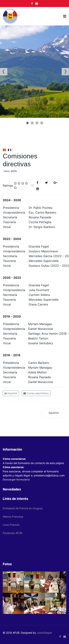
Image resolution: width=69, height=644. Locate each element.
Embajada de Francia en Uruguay (23, 508)
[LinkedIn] (37, 189)
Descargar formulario (16, 479)
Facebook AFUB (12, 533)
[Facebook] (37, 182)
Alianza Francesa (13, 516)
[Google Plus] (55, 182)
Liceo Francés (11, 524)
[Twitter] (46, 182)
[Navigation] (64, 16)
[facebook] (32, 3)
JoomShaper (44, 632)
